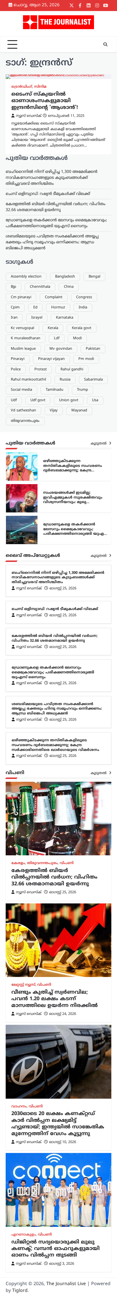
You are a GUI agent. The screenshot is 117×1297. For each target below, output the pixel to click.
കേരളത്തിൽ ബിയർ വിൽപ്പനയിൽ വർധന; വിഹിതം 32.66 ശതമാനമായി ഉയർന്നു (55, 638)
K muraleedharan (25, 338)
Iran (14, 317)
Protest (40, 369)
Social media (21, 390)
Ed (35, 307)
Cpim (15, 307)
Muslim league (23, 349)
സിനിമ (40, 87)
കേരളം (18, 863)
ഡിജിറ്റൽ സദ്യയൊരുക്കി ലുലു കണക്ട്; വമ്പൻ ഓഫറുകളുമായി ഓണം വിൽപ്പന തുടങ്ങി (55, 1249)
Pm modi (86, 359)
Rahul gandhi (71, 369)
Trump (82, 390)
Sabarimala (93, 379)
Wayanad (79, 410)
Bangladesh (65, 276)
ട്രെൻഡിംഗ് (21, 87)
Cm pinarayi (21, 297)
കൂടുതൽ (99, 443)
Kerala (53, 328)
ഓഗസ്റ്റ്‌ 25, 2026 (62, 588)
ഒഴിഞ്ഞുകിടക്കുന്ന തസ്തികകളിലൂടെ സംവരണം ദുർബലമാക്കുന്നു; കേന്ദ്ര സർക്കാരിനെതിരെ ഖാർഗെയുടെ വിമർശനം (76, 470)
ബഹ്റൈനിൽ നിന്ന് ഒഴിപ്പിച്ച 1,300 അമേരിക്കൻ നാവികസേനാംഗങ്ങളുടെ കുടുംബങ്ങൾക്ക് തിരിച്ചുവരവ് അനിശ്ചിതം (51, 177)
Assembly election (26, 276)
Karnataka (64, 317)
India (83, 307)
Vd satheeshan (23, 410)
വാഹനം (19, 1106)
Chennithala (40, 287)
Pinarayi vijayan (51, 359)
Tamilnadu (54, 390)
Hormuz (58, 307)
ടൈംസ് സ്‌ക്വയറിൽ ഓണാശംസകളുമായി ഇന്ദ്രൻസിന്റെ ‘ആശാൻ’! (44, 101)
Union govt (68, 400)
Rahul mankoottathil (28, 379)
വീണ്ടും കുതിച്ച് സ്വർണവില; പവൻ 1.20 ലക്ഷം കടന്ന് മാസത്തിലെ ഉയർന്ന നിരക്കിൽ (54, 999)
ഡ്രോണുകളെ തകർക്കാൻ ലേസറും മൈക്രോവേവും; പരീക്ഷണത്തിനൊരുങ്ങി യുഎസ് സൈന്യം (76, 531)
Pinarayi (17, 359)
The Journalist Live (66, 1284)
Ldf (56, 338)
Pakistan (93, 349)
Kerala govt (81, 328)
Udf (14, 400)
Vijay (54, 410)
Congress (84, 297)
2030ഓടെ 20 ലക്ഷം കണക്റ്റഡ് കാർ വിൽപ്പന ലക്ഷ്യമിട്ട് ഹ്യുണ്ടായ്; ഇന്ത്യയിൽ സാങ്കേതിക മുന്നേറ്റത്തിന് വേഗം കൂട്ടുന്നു (57, 1124)
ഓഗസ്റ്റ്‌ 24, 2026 (62, 1014)
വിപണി (67, 863)
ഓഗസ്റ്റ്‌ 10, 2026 (62, 1142)
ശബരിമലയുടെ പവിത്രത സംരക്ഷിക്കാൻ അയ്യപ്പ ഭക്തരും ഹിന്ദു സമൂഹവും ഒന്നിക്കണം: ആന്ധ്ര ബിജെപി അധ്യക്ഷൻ (52, 242)
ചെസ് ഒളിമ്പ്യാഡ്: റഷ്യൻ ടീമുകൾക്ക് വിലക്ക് (48, 194)
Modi (77, 338)
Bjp (13, 287)
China (69, 287)
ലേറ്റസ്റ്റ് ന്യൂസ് (23, 985)
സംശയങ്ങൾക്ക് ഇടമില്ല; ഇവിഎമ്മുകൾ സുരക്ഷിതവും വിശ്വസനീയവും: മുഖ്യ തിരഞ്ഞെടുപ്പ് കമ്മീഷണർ (72, 500)
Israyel (36, 317)
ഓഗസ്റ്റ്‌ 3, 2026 (61, 1264)
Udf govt (37, 400)
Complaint (53, 297)
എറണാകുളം (23, 1234)
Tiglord (20, 1291)
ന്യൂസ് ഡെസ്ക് (28, 116)
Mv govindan (60, 349)
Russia (65, 379)
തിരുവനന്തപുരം (25, 421)
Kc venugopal (22, 328)
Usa (95, 400)
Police (16, 369)
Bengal (94, 276)
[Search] (105, 44)
